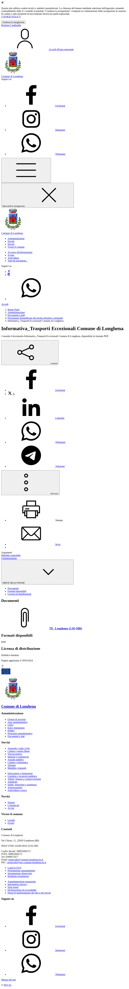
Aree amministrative (18, 722)
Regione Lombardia (11, 25)
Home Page (13, 309)
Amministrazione (16, 312)
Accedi (4, 304)
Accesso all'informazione (20, 252)
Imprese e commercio (18, 756)
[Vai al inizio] (2, 666)
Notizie (11, 802)
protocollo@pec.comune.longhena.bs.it (26, 862)
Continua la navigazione (13, 22)
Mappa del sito (8, 979)
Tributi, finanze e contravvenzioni (24, 779)
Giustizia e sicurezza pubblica (22, 776)
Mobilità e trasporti (17, 768)
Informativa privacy (17, 884)
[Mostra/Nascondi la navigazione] (26, 170)
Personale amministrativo (20, 733)
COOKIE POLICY (11, 16)
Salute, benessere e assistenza (22, 784)
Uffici (10, 725)
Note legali (13, 887)
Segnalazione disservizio (20, 873)
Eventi (11, 823)
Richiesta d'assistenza (18, 876)
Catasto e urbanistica (18, 762)
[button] (16, 238)
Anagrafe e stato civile (19, 748)
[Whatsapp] (31, 299)
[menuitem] (36, 390)
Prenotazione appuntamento (21, 870)
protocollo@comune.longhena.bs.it (25, 859)
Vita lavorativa (15, 754)
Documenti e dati (16, 315)
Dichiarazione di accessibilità (22, 890)
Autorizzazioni (15, 787)
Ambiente (12, 781)
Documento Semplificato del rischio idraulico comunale (35, 318)
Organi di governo (17, 719)
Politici (11, 730)
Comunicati (13, 805)
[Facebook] (9, 271)
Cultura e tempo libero (19, 751)
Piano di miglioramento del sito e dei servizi (29, 892)
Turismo (12, 765)
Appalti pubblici (16, 759)
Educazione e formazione (20, 773)
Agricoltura (13, 258)
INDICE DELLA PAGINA (14, 583)
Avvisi (11, 808)
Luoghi (11, 820)
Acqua (11, 255)
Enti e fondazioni (16, 727)
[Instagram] (9, 274)
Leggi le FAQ (14, 867)
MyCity (7, 985)
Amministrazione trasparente (22, 881)
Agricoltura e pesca (17, 790)
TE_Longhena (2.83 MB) (65, 628)
